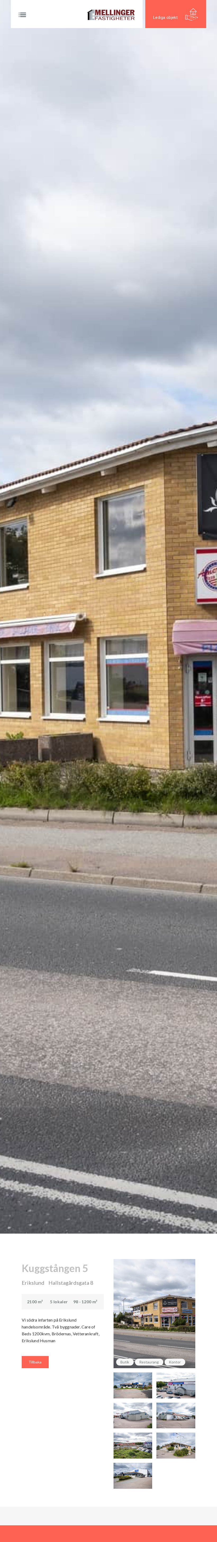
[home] (111, 14)
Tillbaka (35, 1362)
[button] (22, 15)
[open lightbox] (133, 1385)
